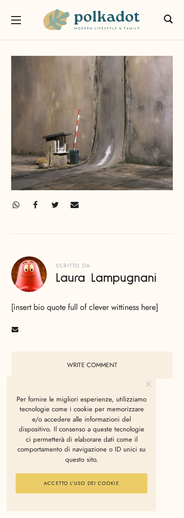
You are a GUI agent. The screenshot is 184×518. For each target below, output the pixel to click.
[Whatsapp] (16, 205)
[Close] (148, 384)
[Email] (75, 205)
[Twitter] (55, 205)
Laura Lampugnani (106, 278)
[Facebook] (35, 205)
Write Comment (92, 364)
